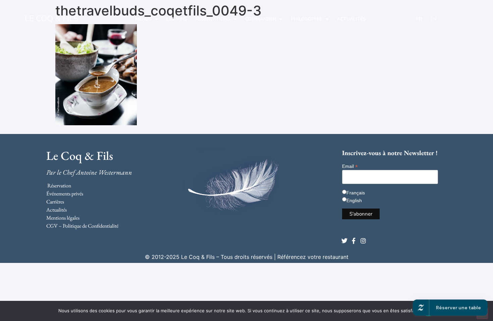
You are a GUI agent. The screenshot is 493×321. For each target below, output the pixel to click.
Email (350, 166)
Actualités (351, 19)
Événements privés (64, 193)
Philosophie (306, 19)
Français (355, 192)
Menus (143, 19)
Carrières (55, 201)
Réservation (59, 185)
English (354, 200)
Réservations (213, 19)
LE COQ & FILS (51, 18)
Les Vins (176, 19)
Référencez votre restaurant (312, 257)
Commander (260, 19)
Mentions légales (62, 217)
